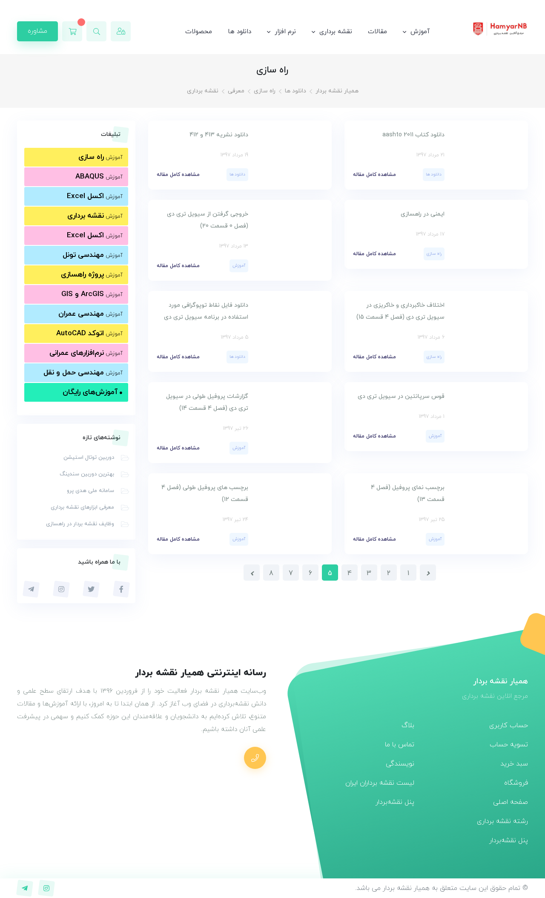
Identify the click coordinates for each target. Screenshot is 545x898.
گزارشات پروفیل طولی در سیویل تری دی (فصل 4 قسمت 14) (207, 402)
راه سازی (264, 91)
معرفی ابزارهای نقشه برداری (82, 507)
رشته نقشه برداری (502, 821)
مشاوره (37, 31)
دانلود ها (239, 31)
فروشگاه (516, 783)
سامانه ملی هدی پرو (90, 491)
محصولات (198, 31)
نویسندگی (400, 763)
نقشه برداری (335, 31)
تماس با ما (399, 744)
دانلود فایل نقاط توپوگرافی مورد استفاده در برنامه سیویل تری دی (206, 311)
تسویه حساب (509, 744)
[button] (96, 31)
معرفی (236, 91)
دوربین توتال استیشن (88, 457)
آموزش (420, 31)
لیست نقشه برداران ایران (379, 783)
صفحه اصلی (510, 802)
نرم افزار (285, 31)
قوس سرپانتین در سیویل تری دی (400, 396)
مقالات (377, 31)
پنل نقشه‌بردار (508, 840)
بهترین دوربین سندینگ (87, 474)
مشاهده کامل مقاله (374, 174)
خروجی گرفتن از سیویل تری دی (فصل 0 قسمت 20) (207, 220)
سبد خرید (514, 763)
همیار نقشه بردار (337, 91)
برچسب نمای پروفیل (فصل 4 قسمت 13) (408, 494)
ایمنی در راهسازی (423, 214)
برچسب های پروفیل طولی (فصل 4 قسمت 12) (204, 494)
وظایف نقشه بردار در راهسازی (80, 524)
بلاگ (408, 725)
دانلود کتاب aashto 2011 (413, 135)
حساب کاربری (508, 725)
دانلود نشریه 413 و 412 (218, 135)
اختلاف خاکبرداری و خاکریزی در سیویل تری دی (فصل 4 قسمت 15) (400, 311)
